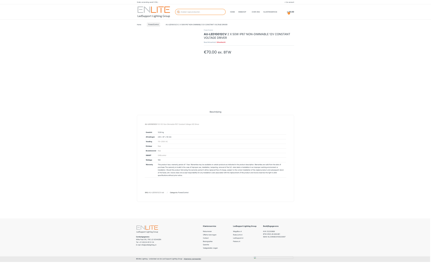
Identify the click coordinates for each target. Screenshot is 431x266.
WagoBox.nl (237, 231)
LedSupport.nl (238, 238)
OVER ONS (256, 12)
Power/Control (153, 24)
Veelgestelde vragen (210, 248)
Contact (206, 238)
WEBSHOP (242, 12)
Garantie (206, 245)
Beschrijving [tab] (215, 112)
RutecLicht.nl (237, 235)
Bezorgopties (207, 241)
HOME (232, 12)
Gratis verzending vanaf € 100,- (147, 2)
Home (139, 24)
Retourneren (207, 231)
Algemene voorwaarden (192, 259)
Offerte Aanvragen (209, 235)
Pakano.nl (236, 241)
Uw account (290, 2)
